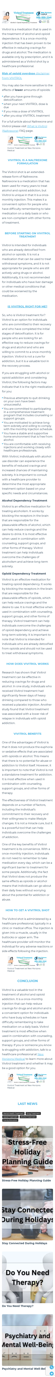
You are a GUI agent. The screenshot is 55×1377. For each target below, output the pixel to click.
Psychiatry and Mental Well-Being (25, 1368)
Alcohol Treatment (28, 1117)
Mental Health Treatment (13, 1113)
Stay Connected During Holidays (24, 1243)
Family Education (10, 1120)
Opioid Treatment (10, 1117)
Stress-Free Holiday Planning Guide (26, 1180)
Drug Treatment (33, 1113)
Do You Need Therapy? (18, 1306)
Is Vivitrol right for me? (27, 306)
